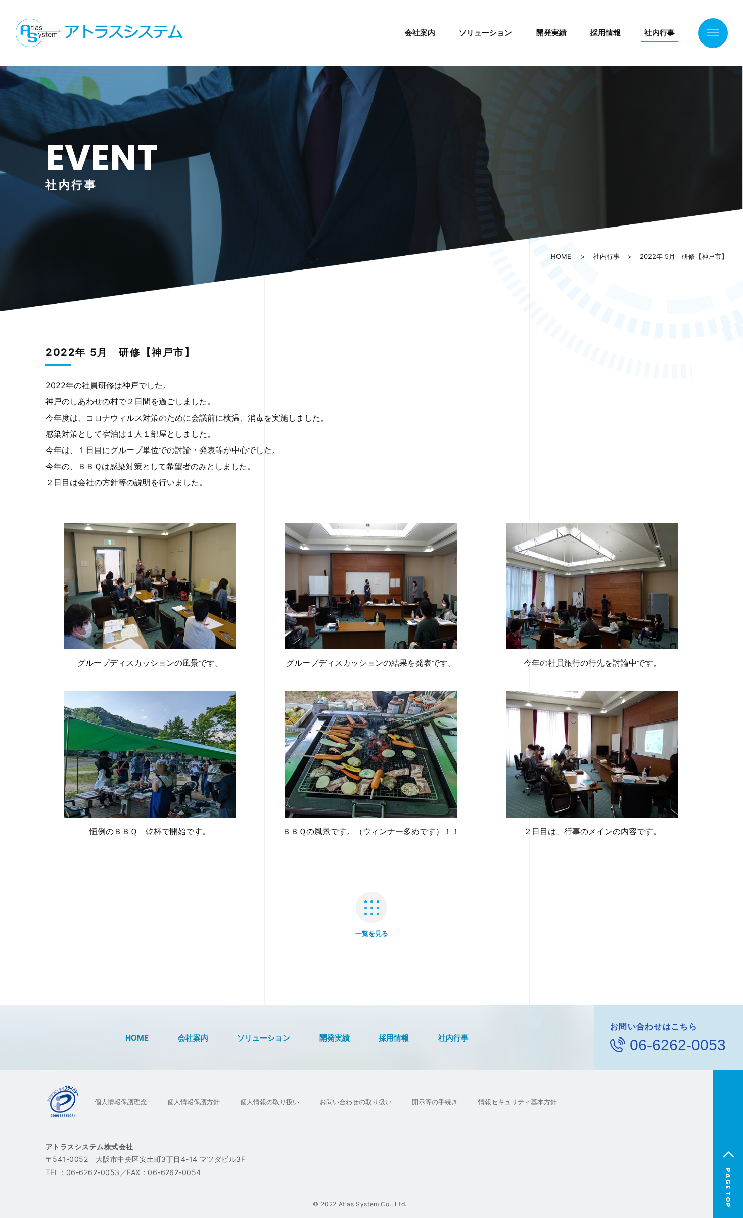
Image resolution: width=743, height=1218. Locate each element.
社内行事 (659, 32)
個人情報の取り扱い (269, 1102)
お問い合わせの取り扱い (355, 1102)
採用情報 (605, 32)
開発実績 (551, 32)
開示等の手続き (435, 1102)
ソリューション (485, 32)
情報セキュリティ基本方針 (517, 1102)
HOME (561, 256)
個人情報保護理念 (121, 1102)
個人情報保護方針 (193, 1102)
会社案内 (420, 32)
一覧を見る (371, 933)
